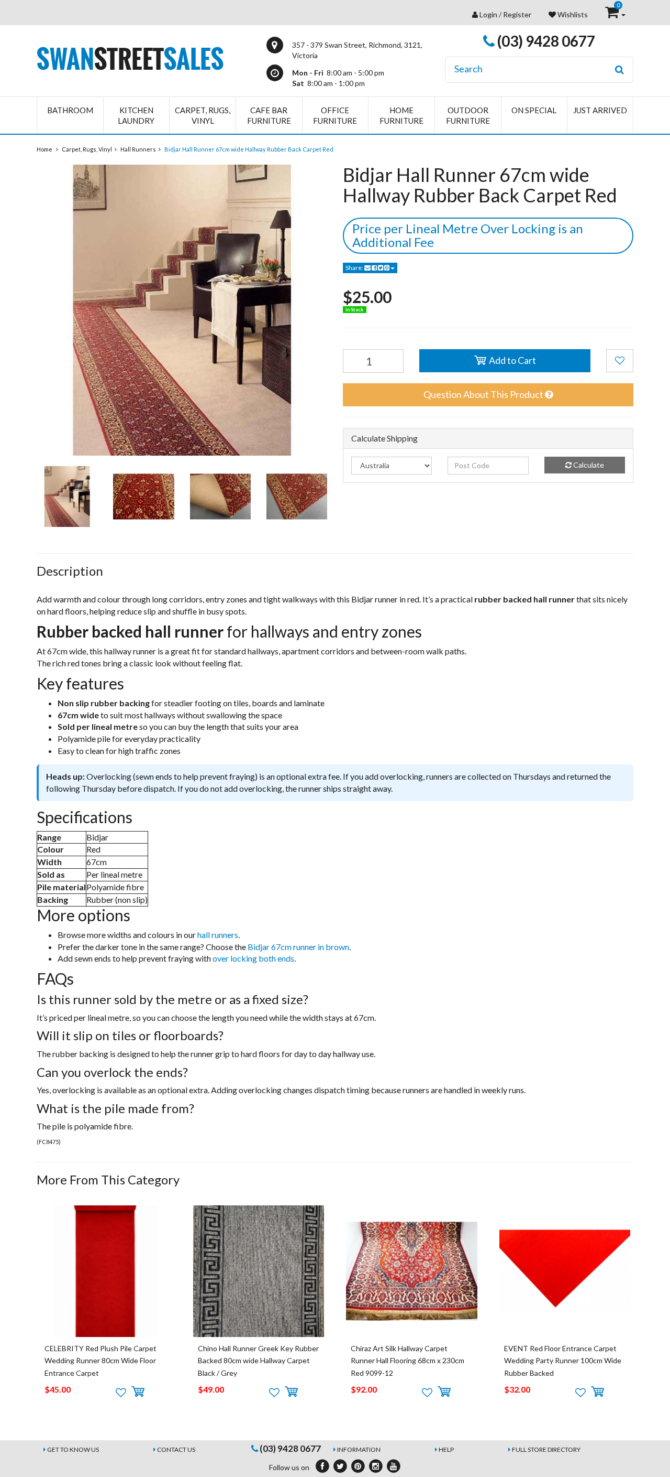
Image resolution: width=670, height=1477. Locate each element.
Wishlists (572, 14)
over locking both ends (253, 958)
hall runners (217, 935)
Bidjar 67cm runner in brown (298, 947)
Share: (354, 268)
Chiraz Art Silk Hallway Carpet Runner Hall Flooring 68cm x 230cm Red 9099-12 (407, 1360)
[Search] (619, 70)
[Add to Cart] (137, 1392)
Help (446, 1449)
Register (517, 14)
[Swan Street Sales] (130, 57)
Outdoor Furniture (468, 115)
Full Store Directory (546, 1449)
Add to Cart (511, 360)
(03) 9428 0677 (545, 41)
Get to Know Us (73, 1449)
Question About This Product (484, 394)
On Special (533, 110)
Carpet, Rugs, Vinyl (202, 115)
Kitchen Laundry (136, 115)
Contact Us (176, 1449)
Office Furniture (335, 115)
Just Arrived (600, 110)
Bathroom (70, 110)
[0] (612, 14)
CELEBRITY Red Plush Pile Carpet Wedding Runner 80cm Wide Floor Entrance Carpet (100, 1360)
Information (359, 1449)
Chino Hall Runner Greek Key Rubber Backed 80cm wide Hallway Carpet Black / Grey (258, 1360)
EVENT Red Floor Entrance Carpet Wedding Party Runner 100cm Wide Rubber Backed (562, 1360)
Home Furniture (401, 115)
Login (488, 14)
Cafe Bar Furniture (269, 115)
